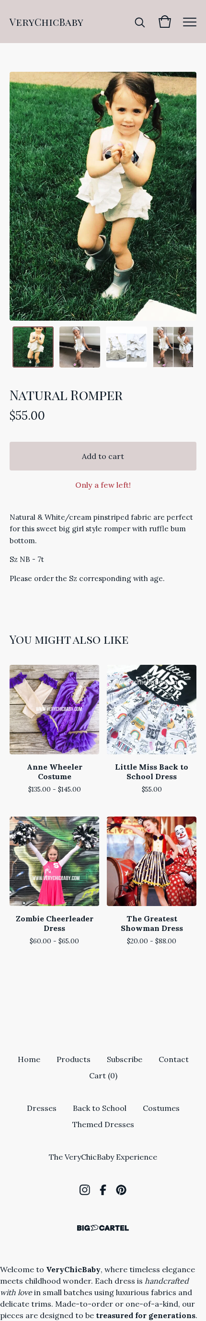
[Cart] (164, 21)
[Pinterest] (121, 1190)
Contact (174, 1059)
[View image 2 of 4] (80, 347)
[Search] (139, 21)
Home (29, 1059)
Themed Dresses (103, 1124)
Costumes (161, 1108)
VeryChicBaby (46, 21)
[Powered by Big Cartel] (103, 1228)
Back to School (99, 1108)
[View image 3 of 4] (126, 347)
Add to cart (103, 456)
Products (74, 1059)
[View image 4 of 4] (173, 347)
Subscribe (124, 1059)
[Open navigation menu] (189, 21)
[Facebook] (103, 1190)
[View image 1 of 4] (33, 347)
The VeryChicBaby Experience (103, 1157)
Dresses (42, 1108)
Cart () (103, 1075)
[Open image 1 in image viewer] (103, 196)
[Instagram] (85, 1190)
